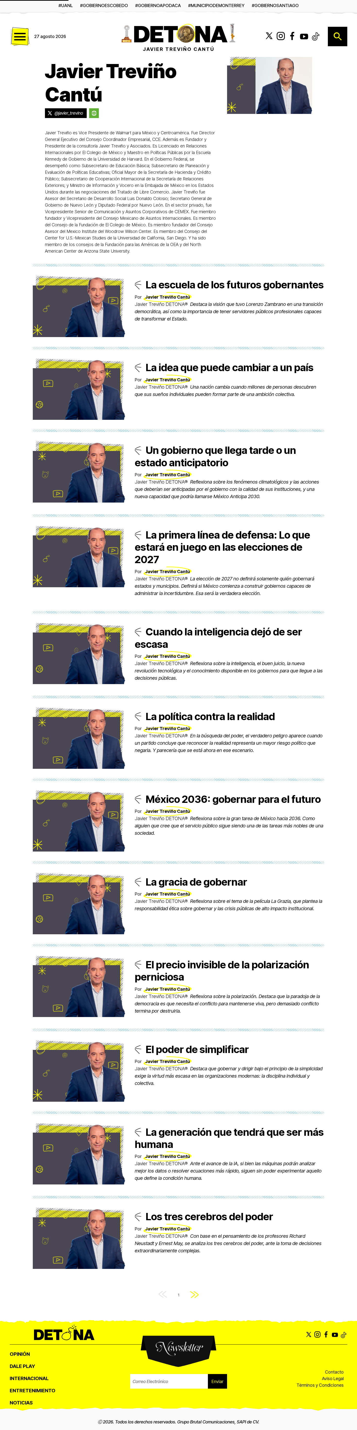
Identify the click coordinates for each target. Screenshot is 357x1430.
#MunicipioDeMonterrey (216, 5)
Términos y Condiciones (320, 1385)
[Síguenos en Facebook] (292, 36)
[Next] (194, 1295)
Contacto (334, 1372)
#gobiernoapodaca (158, 5)
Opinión (20, 1354)
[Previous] (163, 1295)
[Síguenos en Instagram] (281, 36)
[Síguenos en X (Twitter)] (269, 36)
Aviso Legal (333, 1378)
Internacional (29, 1378)
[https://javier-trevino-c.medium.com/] (94, 113)
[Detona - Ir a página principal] (178, 33)
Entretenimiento (32, 1390)
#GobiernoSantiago (275, 5)
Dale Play (22, 1366)
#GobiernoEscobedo (104, 5)
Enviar (217, 1381)
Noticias (21, 1403)
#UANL (66, 5)
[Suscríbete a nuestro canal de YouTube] (304, 36)
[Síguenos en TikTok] (316, 36)
